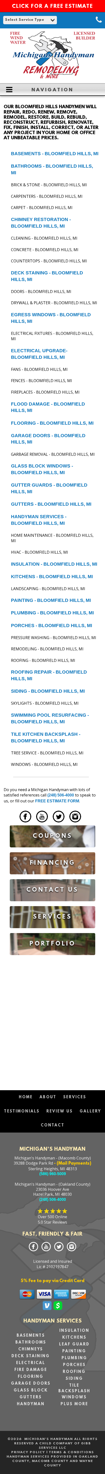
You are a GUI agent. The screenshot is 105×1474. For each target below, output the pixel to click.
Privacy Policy (28, 1452)
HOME (26, 1097)
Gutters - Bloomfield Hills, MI (51, 504)
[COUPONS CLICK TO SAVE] (52, 851)
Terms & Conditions (71, 1452)
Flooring (30, 1377)
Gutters (31, 1397)
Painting (74, 1351)
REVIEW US (59, 1111)
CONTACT (52, 1125)
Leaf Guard (74, 1344)
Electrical (30, 1363)
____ (14, 823)
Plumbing (74, 1358)
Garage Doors (31, 1383)
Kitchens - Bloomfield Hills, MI (52, 576)
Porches (74, 1365)
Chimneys (30, 1349)
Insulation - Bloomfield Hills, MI (54, 564)
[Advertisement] (52, 1020)
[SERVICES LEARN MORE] (52, 932)
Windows (74, 1397)
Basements (31, 1336)
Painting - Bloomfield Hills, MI (51, 600)
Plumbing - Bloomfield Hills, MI (52, 612)
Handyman (31, 1404)
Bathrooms (30, 1342)
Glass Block (31, 1390)
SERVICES (74, 1097)
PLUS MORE (74, 1404)
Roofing (74, 1372)
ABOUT (48, 1097)
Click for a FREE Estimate (52, 7)
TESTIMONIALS (22, 1111)
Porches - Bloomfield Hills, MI (51, 625)
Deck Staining (30, 1356)
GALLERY (90, 1111)
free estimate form (57, 801)
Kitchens (74, 1337)
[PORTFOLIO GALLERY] (52, 959)
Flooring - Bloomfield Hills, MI (52, 423)
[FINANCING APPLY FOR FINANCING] (52, 878)
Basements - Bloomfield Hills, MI (54, 153)
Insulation (74, 1331)
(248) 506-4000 (60, 795)
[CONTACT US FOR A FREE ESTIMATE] (52, 905)
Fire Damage (30, 1370)
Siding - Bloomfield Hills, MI (48, 691)
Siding (74, 1379)
